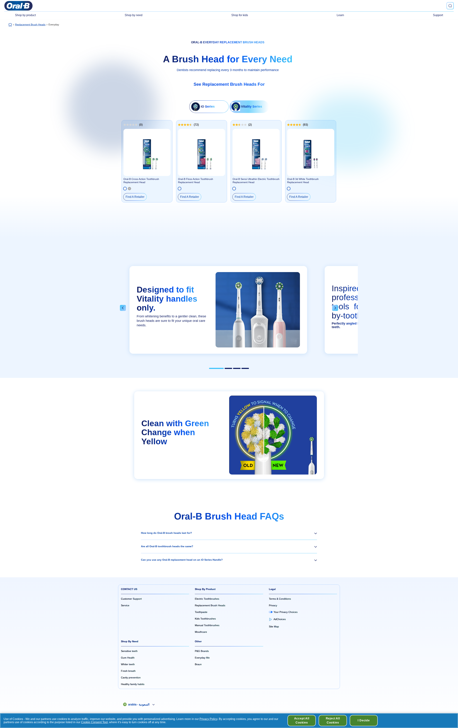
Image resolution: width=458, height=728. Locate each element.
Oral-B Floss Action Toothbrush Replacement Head (195, 181)
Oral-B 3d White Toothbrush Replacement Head (303, 181)
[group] (218, 312)
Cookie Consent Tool (94, 722)
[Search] (450, 5)
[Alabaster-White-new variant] (124, 188)
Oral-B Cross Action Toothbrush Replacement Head (141, 181)
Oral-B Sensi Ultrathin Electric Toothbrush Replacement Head (256, 181)
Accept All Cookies (301, 720)
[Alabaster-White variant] (179, 188)
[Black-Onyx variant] (129, 188)
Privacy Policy (208, 718)
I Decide (364, 720)
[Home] (10, 24)
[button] (122, 308)
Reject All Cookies (333, 720)
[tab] (216, 368)
